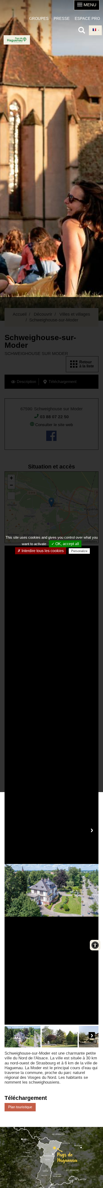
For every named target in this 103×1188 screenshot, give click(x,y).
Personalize (79, 551)
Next (92, 830)
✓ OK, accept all (65, 544)
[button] (86, 5)
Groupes (39, 19)
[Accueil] (17, 40)
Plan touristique (20, 1107)
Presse (62, 19)
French (95, 30)
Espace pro (87, 19)
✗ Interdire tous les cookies (40, 551)
